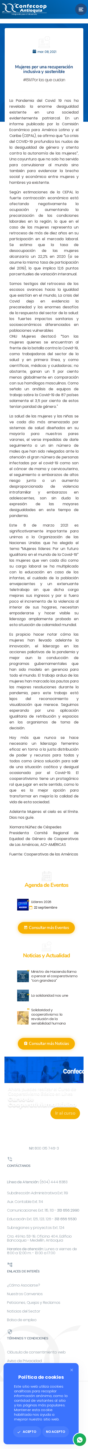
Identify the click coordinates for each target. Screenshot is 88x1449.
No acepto (55, 1431)
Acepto (26, 1431)
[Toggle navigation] (81, 9)
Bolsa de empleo (22, 1320)
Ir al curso (65, 1113)
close (71, 1370)
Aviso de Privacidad (24, 1361)
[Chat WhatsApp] (80, 1440)
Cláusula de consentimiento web (36, 1352)
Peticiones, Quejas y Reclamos (33, 1303)
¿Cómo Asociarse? (23, 1285)
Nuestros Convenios (25, 1294)
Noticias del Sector (23, 1311)
